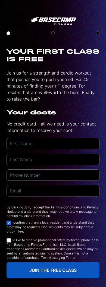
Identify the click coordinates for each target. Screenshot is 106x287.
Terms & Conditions (65, 207)
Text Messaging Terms (58, 258)
